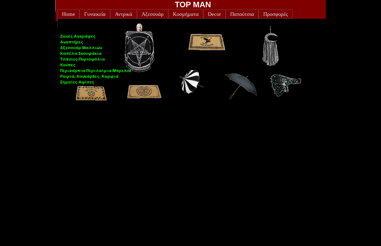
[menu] (95, 59)
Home (68, 14)
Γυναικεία (95, 14)
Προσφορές (275, 14)
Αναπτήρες (71, 42)
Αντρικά (123, 14)
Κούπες (67, 65)
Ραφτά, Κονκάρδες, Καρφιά (89, 76)
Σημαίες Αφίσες (77, 82)
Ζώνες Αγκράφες (77, 36)
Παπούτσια (242, 14)
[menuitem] (68, 14)
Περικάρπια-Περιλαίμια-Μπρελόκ (95, 70)
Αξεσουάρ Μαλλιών (81, 47)
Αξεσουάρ (153, 14)
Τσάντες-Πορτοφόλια (82, 59)
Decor (214, 14)
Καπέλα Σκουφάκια (81, 53)
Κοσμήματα (186, 14)
